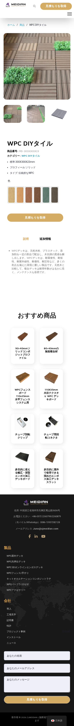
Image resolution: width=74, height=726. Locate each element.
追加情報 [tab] (45, 238)
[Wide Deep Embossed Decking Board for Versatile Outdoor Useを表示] (23, 456)
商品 (22, 24)
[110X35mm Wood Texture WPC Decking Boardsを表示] (51, 377)
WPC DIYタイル (31, 155)
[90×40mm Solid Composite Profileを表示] (23, 335)
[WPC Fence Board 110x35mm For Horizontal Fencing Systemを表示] (23, 377)
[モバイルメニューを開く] (69, 14)
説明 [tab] (26, 238)
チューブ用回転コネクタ (51, 436)
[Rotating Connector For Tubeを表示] (51, 421)
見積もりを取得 (56, 6)
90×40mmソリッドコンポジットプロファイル (22, 353)
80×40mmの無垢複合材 (51, 350)
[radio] (11, 195)
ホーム (11, 24)
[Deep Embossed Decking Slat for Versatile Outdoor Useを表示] (51, 456)
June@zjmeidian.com (45, 528)
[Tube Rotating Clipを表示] (23, 421)
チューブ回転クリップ (22, 436)
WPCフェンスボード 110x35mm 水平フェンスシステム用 (23, 396)
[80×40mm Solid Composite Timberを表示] (51, 335)
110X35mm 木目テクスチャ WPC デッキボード (51, 394)
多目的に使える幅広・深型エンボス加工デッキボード (22, 474)
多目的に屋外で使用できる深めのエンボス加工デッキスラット (51, 476)
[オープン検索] (34, 6)
